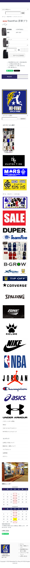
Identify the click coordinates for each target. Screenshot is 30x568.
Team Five (9, 16)
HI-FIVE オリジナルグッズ (10, 431)
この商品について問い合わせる (16, 65)
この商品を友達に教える (14, 64)
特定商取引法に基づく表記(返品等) (17, 62)
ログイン (5, 456)
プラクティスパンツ (17, 16)
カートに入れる (18, 55)
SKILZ (4, 424)
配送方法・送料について (9, 446)
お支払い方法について (8, 442)
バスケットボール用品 (8, 421)
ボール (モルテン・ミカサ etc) (11, 194)
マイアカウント (7, 449)
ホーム (3, 16)
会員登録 (5, 453)
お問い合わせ (23, 556)
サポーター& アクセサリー (10, 428)
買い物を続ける (12, 67)
